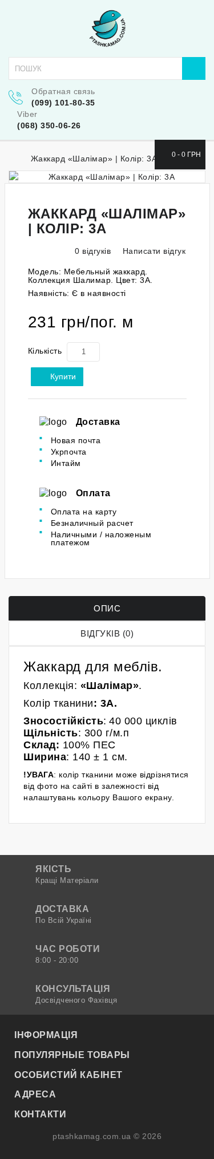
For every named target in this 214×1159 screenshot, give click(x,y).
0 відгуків (93, 251)
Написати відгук (152, 251)
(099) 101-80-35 (63, 102)
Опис (107, 608)
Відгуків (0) (107, 633)
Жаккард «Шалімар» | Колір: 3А (94, 158)
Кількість (45, 350)
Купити (63, 376)
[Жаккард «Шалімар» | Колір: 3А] (107, 177)
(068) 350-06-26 (49, 125)
